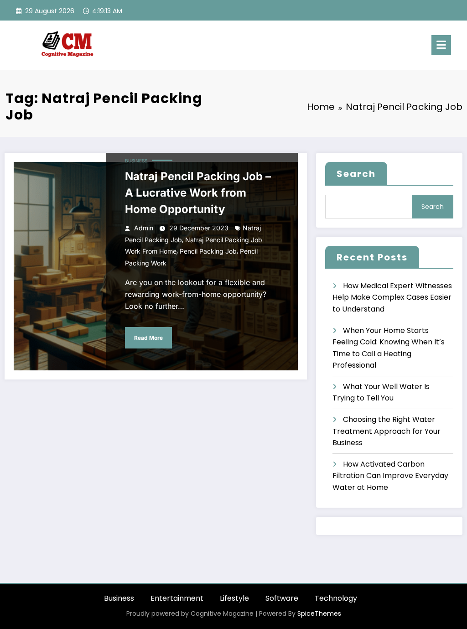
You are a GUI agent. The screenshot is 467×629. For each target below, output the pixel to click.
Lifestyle (234, 598)
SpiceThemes (319, 613)
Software (281, 598)
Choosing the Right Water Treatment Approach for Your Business (386, 431)
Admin (143, 228)
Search (356, 173)
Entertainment (176, 598)
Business (136, 160)
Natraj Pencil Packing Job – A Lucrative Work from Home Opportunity (198, 193)
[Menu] (441, 45)
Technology (336, 598)
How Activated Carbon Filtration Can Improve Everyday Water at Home (390, 476)
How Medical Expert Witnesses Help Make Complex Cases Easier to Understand (392, 297)
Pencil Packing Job (208, 251)
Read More (148, 337)
